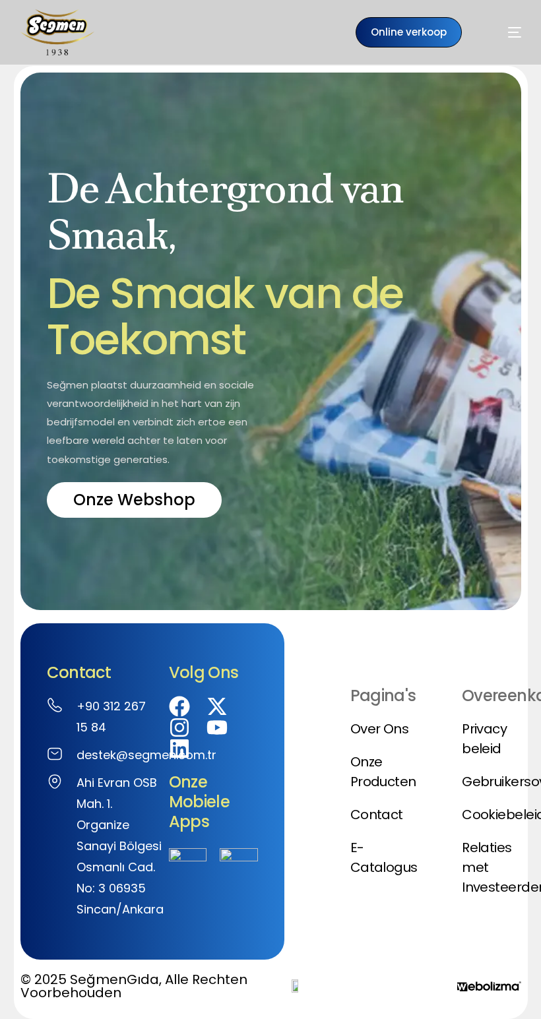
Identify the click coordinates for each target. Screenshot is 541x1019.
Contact (376, 814)
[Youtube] (217, 727)
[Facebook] (179, 706)
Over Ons (379, 729)
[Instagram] (179, 727)
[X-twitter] (217, 706)
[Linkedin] (179, 748)
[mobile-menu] (498, 32)
